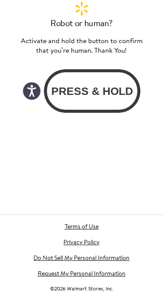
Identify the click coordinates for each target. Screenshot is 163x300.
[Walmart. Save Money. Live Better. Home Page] (82, 9)
